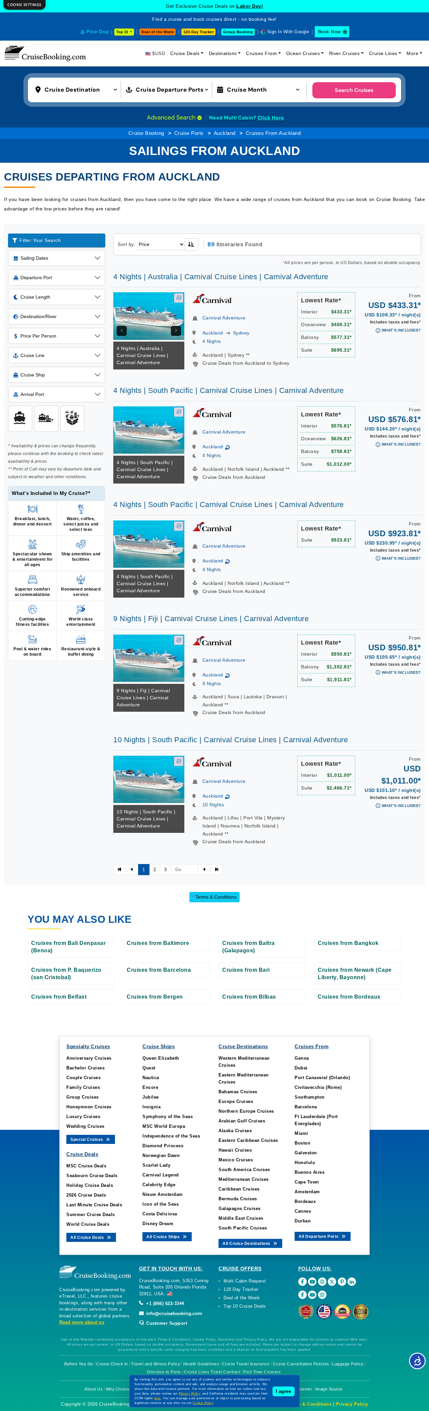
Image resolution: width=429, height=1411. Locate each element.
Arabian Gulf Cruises (242, 1120)
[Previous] (122, 331)
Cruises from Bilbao (249, 997)
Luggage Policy (347, 1364)
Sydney (241, 333)
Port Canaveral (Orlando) (322, 1077)
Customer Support (166, 1323)
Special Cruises (87, 1139)
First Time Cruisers (262, 1372)
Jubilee (150, 1097)
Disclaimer (301, 1389)
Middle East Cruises (241, 1218)
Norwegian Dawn (161, 1155)
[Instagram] (322, 1281)
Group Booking (238, 32)
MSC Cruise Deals (86, 1165)
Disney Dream (157, 1223)
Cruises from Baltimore (158, 943)
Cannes (303, 1211)
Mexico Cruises (236, 1159)
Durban (303, 1220)
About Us (93, 1389)
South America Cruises (244, 1169)
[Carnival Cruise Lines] (212, 298)
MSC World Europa (163, 1126)
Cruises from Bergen (155, 997)
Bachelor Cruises (85, 1067)
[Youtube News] (312, 1295)
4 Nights (211, 341)
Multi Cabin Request (245, 1280)
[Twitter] (332, 1281)
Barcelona (306, 1106)
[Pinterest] (342, 1281)
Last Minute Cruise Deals (94, 1204)
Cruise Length (35, 297)
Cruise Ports (189, 133)
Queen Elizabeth (160, 1058)
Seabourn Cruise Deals (92, 1175)
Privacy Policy (352, 1404)
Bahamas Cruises (238, 1091)
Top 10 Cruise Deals (245, 1306)
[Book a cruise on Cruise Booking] (45, 53)
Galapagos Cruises (240, 1208)
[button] (78, 89)
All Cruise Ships (163, 1236)
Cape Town (307, 1182)
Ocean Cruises (303, 53)
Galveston (306, 1152)
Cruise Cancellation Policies (301, 1364)
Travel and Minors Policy (155, 1364)
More (412, 53)
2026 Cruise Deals (86, 1195)
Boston (302, 1143)
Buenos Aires (309, 1172)
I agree (283, 1391)
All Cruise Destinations (247, 1243)
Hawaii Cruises (235, 1150)
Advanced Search (172, 117)
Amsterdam (307, 1191)
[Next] (176, 331)
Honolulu (305, 1162)
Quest (149, 1067)
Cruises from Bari (246, 970)
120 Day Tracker (241, 1289)
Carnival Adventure (224, 317)
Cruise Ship (32, 374)
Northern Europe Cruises (246, 1111)
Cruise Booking (146, 133)
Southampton (310, 1097)
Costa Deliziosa (159, 1213)
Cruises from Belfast (58, 997)
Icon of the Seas (160, 1204)
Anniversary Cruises (89, 1058)
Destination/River (38, 316)
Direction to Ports (164, 1372)
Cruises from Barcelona (159, 970)
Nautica (150, 1077)
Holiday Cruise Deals (89, 1185)
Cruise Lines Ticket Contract (212, 1372)
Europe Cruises (236, 1101)
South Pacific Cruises (243, 1227)
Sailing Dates (34, 258)
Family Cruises (83, 1087)
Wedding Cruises (85, 1126)
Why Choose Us (122, 1389)
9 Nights (211, 683)
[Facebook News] (302, 1295)
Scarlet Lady (156, 1165)
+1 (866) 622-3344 (164, 1303)
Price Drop (97, 31)
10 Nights (213, 804)
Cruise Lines (383, 53)
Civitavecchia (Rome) (318, 1087)
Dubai (301, 1067)
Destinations (223, 53)
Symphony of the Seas (167, 1116)
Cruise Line (32, 355)
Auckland (225, 133)
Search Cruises (354, 90)
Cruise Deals (184, 53)
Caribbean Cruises (239, 1189)
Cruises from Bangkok (348, 943)
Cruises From (261, 53)
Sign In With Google (288, 31)
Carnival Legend (160, 1174)
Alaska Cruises (235, 1130)
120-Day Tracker (198, 32)
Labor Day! (249, 6)
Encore (150, 1087)
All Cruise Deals (87, 1237)
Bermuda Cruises (238, 1198)
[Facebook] (302, 1281)
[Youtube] (312, 1281)
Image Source (329, 1389)
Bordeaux (305, 1201)
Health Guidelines (201, 1364)
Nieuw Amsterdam (162, 1194)
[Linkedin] (352, 1281)
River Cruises (344, 53)
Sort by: (126, 244)
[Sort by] (191, 244)
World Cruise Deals (87, 1224)
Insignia (151, 1106)
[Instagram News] (322, 1295)
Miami (301, 1133)
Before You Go (78, 1364)
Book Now (329, 31)
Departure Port (36, 277)
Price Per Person (38, 336)
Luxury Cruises (83, 1116)
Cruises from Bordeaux (349, 997)
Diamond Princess (162, 1145)
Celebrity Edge (158, 1184)
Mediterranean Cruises (244, 1179)
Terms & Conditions (214, 897)
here (157, 1398)
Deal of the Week (157, 32)
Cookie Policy (203, 1403)
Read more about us (81, 1322)
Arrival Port (32, 394)
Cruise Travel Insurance (246, 1364)
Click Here (270, 117)
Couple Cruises (83, 1077)
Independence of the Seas (171, 1136)
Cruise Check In (112, 1364)
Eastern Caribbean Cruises (248, 1140)
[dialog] (24, 5)
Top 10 (122, 32)
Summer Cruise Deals (90, 1214)
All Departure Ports (319, 1236)
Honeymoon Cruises (89, 1106)
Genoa (302, 1058)
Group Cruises (82, 1097)
